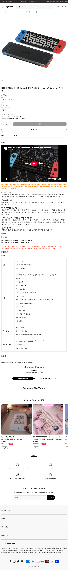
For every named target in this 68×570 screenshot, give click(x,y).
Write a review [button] (23, 378)
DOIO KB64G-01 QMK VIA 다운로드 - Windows (16, 240)
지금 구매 (34, 130)
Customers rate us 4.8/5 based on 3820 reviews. (17, 362)
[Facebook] (10, 135)
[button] (35, 7)
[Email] (17, 135)
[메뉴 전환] (2, 7)
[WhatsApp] (14, 135)
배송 (2, 96)
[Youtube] (22, 561)
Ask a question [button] (45, 378)
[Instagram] (14, 561)
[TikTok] (18, 561)
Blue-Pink (5, 105)
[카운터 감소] (3, 124)
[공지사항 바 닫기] (66, 1)
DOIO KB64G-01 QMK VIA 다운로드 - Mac (15, 243)
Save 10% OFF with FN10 (14, 1)
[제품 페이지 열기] (16, 419)
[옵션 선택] (5, 447)
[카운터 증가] (9, 124)
